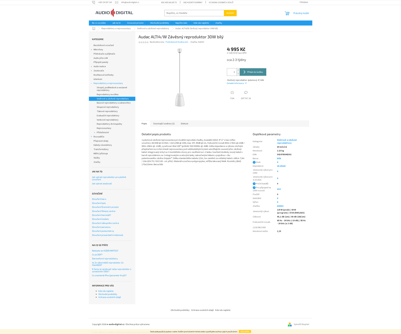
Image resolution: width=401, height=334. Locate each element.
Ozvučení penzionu (101, 227)
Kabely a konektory (103, 145)
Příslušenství (103, 132)
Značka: (197, 42)
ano (279, 189)
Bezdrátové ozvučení (104, 45)
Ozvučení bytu (99, 203)
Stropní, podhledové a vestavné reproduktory (112, 89)
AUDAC (280, 206)
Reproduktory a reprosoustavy (108, 83)
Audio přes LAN (101, 58)
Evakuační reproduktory (108, 115)
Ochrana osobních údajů (221, 2)
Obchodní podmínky (192, 2)
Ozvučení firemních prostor (105, 207)
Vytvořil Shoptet (301, 324)
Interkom (98, 79)
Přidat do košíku (255, 72)
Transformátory (101, 149)
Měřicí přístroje (101, 153)
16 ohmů (281, 166)
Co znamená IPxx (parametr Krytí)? (109, 275)
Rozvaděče (99, 136)
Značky (97, 162)
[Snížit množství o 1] (238, 74)
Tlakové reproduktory (107, 111)
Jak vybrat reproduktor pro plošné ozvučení (109, 178)
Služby (97, 157)
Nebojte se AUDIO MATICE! (105, 250)
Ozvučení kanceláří (101, 215)
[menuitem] (99, 23)
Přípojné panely (101, 62)
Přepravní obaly (101, 141)
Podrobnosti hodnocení (177, 42)
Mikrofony (98, 49)
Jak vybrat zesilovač (102, 183)
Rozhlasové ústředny (104, 75)
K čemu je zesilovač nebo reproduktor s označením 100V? (111, 270)
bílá (279, 158)
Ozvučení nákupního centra (105, 223)
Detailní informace (235, 83)
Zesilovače (99, 70)
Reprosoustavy (104, 128)
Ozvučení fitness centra (103, 211)
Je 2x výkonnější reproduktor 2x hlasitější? (108, 263)
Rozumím (245, 331)
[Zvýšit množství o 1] (238, 70)
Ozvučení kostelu (100, 219)
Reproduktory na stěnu (107, 94)
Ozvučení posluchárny (103, 231)
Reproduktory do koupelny (109, 124)
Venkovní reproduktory (107, 119)
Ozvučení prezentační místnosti (107, 235)
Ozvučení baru (99, 199)
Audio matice (100, 66)
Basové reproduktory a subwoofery (114, 102)
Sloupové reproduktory (108, 107)
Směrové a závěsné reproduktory (113, 98)
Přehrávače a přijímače (104, 53)
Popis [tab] (144, 123)
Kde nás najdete (169, 2)
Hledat (230, 13)
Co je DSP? (97, 254)
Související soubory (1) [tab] (164, 123)
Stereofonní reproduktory (105, 258)
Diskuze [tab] (184, 123)
